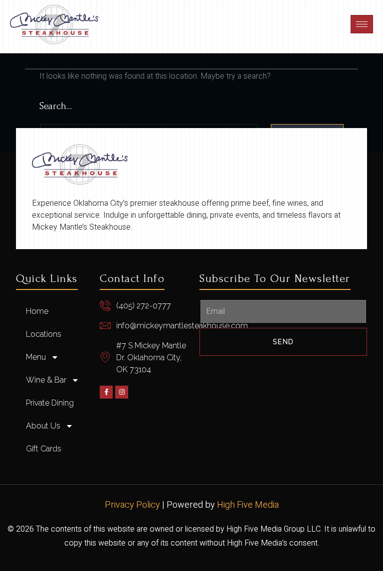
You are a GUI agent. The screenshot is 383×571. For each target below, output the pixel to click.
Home (37, 311)
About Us (43, 425)
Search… (55, 106)
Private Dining (50, 403)
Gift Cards (43, 448)
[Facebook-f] (106, 392)
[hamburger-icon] (362, 24)
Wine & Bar (46, 380)
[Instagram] (121, 392)
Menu (36, 357)
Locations (43, 334)
